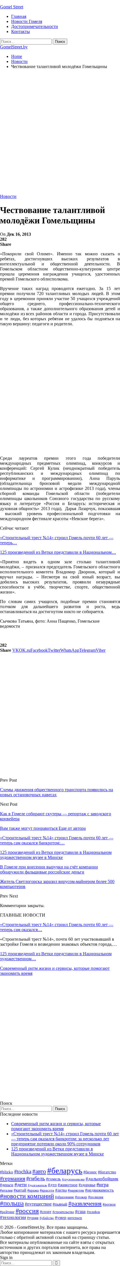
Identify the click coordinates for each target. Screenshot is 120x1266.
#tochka (22, 1171)
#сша (80, 1211)
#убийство (47, 1218)
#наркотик (76, 1190)
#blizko (6, 1172)
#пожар (81, 1197)
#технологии (13, 1217)
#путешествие (38, 1204)
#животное (68, 1184)
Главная (18, 16)
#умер (60, 1217)
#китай (20, 1190)
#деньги (6, 1185)
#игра (103, 1184)
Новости (8, 196)
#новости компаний (27, 1196)
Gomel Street (11, 6)
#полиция (95, 1197)
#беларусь (64, 1170)
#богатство (107, 1172)
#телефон (93, 1212)
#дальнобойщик (102, 1178)
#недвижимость (99, 1190)
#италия (6, 1190)
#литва (61, 1190)
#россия (27, 1210)
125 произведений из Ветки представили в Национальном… (58, 552)
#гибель (35, 1178)
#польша (12, 1203)
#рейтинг (7, 1212)
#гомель (53, 1179)
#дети (21, 1184)
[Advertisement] (60, 134)
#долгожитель (37, 1185)
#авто (39, 1171)
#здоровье (87, 1185)
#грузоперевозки (73, 1179)
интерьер (75, 1218)
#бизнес (90, 1172)
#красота (47, 1190)
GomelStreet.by (14, 47)
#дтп (52, 1185)
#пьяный (60, 1204)
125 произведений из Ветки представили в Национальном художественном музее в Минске (57, 1151)
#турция (33, 1218)
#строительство (63, 1212)
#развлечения (85, 1203)
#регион (109, 1204)
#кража (33, 1190)
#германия (12, 1178)
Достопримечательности (34, 26)
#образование (64, 1197)
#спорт (45, 1211)
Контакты (20, 31)
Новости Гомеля (26, 21)
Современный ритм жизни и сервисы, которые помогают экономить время (56, 1126)
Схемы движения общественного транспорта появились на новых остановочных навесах (56, 792)
